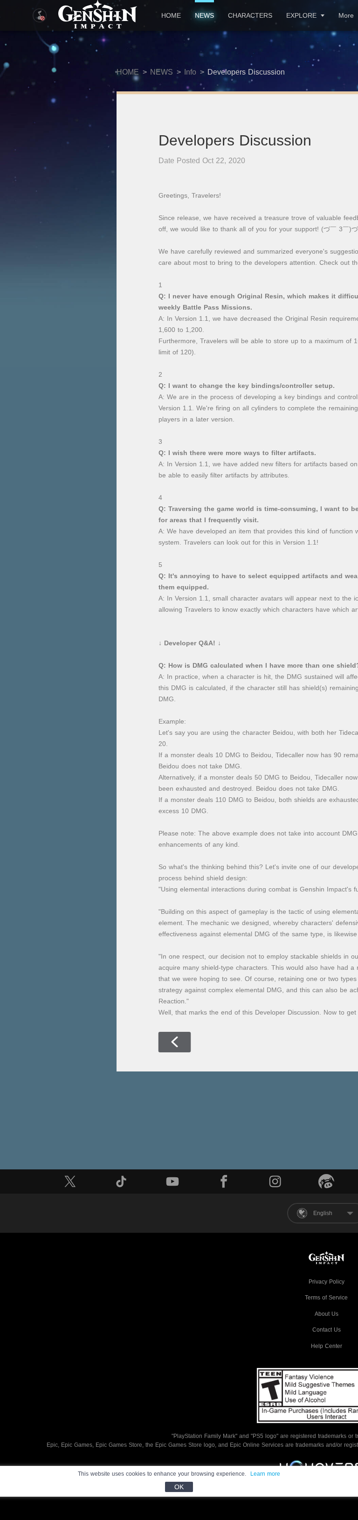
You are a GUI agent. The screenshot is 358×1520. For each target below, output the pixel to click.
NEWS (204, 15)
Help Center (326, 1346)
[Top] (319, 1456)
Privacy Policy (326, 1281)
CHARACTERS (250, 15)
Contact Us (326, 1330)
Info (190, 72)
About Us (326, 1314)
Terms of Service (326, 1297)
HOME (171, 15)
